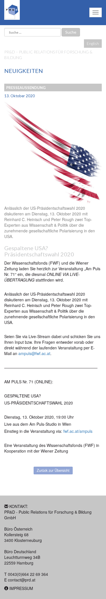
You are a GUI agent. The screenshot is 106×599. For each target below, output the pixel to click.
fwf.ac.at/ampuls (77, 431)
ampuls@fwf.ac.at (34, 353)
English (93, 43)
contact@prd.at (21, 580)
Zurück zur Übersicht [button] (53, 470)
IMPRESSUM (21, 588)
